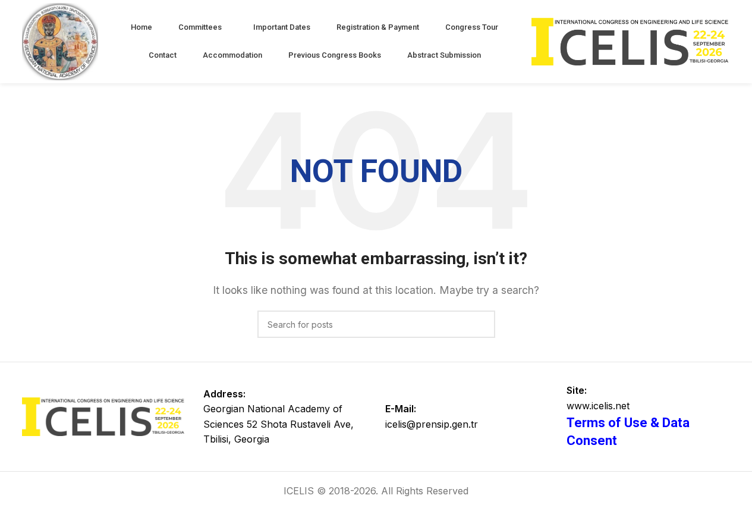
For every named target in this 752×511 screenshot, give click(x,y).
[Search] (481, 324)
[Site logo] (60, 40)
